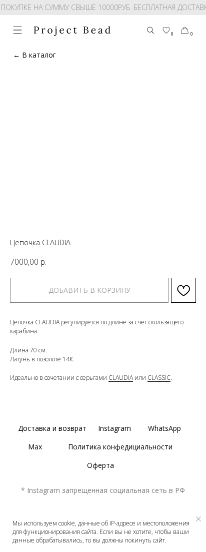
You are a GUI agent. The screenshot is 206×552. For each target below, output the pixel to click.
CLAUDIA (120, 377)
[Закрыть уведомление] (199, 519)
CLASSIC (159, 377)
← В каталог (34, 55)
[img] (18, 30)
